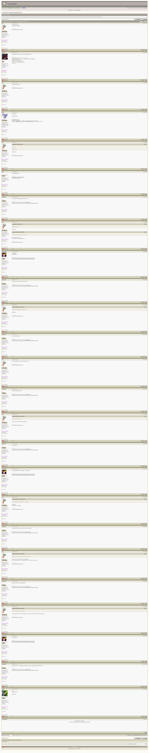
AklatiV (3, 689)
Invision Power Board (71, 748)
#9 (146, 251)
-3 (6, 78)
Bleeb (3, 112)
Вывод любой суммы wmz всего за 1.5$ (17, 29)
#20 (146, 551)
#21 (146, 581)
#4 (146, 112)
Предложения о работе (18, 12)
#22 (146, 606)
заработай (18, 120)
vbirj (2, 23)
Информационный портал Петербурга (17, 340)
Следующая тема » (144, 735)
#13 (146, 359)
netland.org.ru (4, 251)
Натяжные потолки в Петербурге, (27, 340)
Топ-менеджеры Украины (15, 119)
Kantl (3, 171)
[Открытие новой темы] (144, 19)
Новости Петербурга (35, 340)
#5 (146, 142)
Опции (143, 21)
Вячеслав (3, 52)
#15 (146, 414)
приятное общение (18, 121)
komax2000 (4, 279)
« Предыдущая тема (130, 735)
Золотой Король (5, 12)
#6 (146, 171)
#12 (146, 334)
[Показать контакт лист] (5, 109)
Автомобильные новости (29, 121)
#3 (146, 82)
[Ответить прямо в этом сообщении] (145, 109)
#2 (146, 52)
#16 (146, 443)
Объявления (11, 12)
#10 (146, 279)
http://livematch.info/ (28, 202)
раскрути (23, 120)
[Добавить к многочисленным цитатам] (142, 109)
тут (18, 24)
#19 (146, 526)
